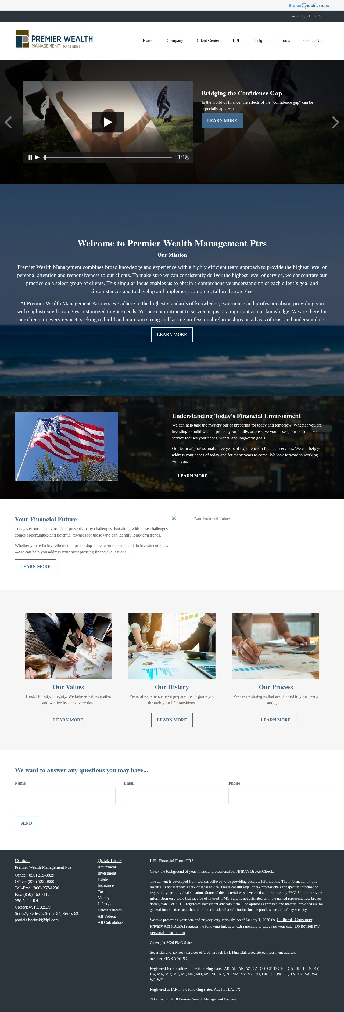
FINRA (170, 958)
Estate (103, 879)
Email (129, 783)
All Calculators (110, 922)
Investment (107, 873)
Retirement (107, 867)
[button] (175, 40)
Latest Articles (110, 910)
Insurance (106, 885)
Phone (234, 783)
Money (104, 898)
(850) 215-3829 (309, 16)
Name (20, 783)
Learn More (222, 120)
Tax (101, 891)
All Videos (107, 916)
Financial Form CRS (176, 861)
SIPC (182, 958)
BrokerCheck (261, 871)
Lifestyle (105, 904)
